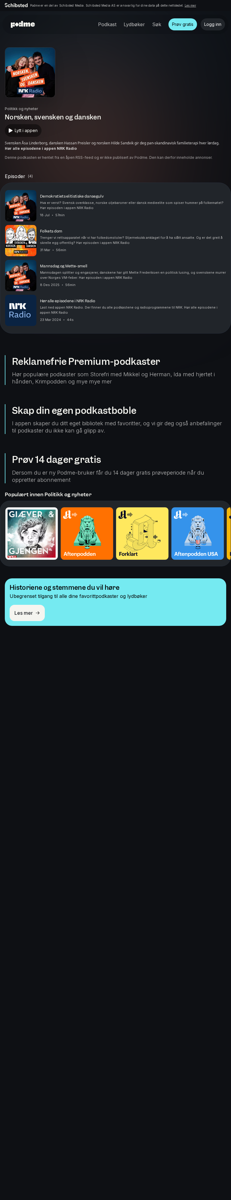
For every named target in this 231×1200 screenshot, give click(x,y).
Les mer (190, 5)
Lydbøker (134, 24)
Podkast (107, 24)
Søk (156, 24)
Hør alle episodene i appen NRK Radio (41, 148)
